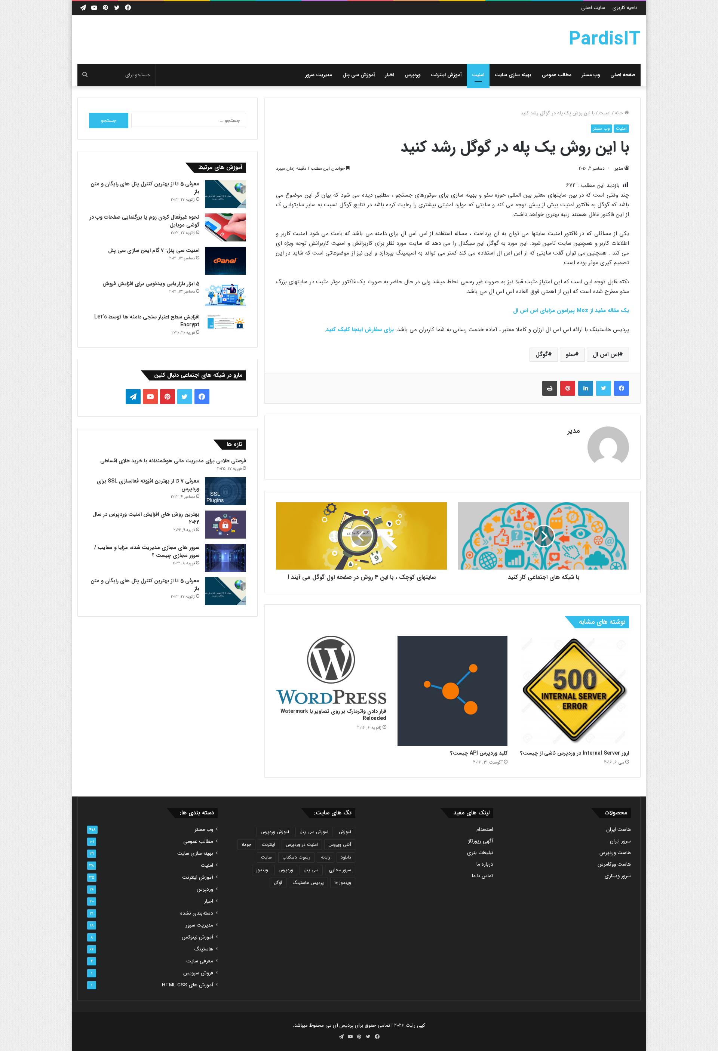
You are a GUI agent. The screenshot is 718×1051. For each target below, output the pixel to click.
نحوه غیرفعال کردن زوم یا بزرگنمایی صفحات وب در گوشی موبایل (144, 221)
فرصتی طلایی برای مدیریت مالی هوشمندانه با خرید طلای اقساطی (173, 461)
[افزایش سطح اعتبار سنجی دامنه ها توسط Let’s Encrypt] (225, 322)
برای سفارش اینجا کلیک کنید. (359, 329)
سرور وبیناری (618, 876)
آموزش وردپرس (275, 831)
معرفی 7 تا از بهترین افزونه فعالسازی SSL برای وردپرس (148, 485)
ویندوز (262, 869)
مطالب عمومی (556, 75)
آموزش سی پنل (359, 75)
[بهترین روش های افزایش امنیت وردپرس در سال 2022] (225, 525)
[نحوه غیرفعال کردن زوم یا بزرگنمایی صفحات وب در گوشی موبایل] (225, 227)
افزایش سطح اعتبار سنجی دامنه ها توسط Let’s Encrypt (146, 321)
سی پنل (311, 869)
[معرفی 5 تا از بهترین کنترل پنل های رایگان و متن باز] (225, 194)
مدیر (619, 168)
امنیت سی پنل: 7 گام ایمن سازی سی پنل (153, 250)
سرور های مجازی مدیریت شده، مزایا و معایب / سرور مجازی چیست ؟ (146, 551)
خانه (620, 113)
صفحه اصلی (622, 75)
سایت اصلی (593, 8)
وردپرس (412, 75)
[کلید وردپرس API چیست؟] (453, 691)
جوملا (246, 844)
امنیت (478, 75)
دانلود (346, 857)
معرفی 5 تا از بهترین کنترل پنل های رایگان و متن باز (144, 188)
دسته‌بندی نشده (196, 913)
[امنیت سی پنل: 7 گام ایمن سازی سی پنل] (225, 261)
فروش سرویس (198, 973)
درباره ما (484, 864)
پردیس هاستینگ (308, 882)
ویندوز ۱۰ (342, 882)
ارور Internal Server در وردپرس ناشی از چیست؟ (574, 753)
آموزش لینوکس (197, 937)
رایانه (325, 857)
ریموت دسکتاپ (296, 857)
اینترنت (268, 844)
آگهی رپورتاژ (480, 841)
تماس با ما (482, 876)
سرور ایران (620, 841)
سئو (570, 354)
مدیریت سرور (319, 75)
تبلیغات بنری (480, 853)
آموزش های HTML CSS (187, 985)
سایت (266, 857)
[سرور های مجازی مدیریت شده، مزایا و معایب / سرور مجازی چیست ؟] (225, 558)
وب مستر (591, 75)
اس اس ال (606, 354)
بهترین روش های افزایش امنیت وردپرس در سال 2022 (145, 518)
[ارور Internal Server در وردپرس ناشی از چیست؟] (574, 691)
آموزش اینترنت (446, 75)
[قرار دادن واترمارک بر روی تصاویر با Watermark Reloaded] (331, 670)
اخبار (389, 75)
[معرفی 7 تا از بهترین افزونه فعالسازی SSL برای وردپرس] (225, 491)
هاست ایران (618, 829)
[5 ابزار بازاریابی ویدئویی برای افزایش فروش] (225, 294)
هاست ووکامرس (614, 864)
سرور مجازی (340, 869)
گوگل (542, 354)
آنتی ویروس (339, 844)
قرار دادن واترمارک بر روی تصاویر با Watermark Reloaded (333, 714)
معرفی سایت (199, 961)
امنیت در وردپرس (302, 844)
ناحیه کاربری (625, 8)
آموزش (345, 831)
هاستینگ (203, 949)
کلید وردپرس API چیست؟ (478, 753)
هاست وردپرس (615, 853)
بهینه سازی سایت (513, 75)
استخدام (484, 829)
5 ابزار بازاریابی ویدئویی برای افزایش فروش (150, 284)
